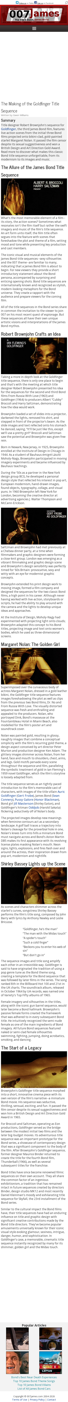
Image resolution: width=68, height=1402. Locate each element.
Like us (40, 3)
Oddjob (34, 807)
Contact (51, 1399)
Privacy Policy (37, 1399)
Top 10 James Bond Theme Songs (34, 1381)
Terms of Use (19, 1399)
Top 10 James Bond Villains (34, 1385)
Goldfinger (8, 129)
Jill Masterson (23, 803)
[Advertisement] (34, 66)
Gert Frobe (25, 796)
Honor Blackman (46, 799)
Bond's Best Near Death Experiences (34, 1377)
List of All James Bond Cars (34, 1388)
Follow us (22, 3)
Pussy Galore (24, 799)
